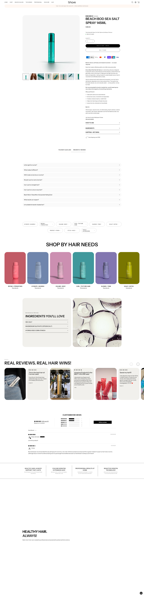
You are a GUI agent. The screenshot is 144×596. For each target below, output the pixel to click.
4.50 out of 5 (45, 421)
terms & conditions (89, 550)
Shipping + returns (92, 132)
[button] (19, 2)
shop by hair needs (48, 545)
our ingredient (26, 542)
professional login (68, 542)
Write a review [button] (103, 422)
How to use (90, 123)
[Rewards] (141, 593)
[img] (31, 434)
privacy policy (87, 547)
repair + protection (27, 545)
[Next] (138, 364)
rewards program (68, 547)
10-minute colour (27, 550)
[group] (72, 6)
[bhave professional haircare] (72, 2)
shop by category (47, 547)
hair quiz (65, 545)
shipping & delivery (89, 542)
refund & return (88, 545)
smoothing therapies (28, 547)
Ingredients (90, 128)
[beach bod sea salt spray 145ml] (25, 76)
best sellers (46, 542)
